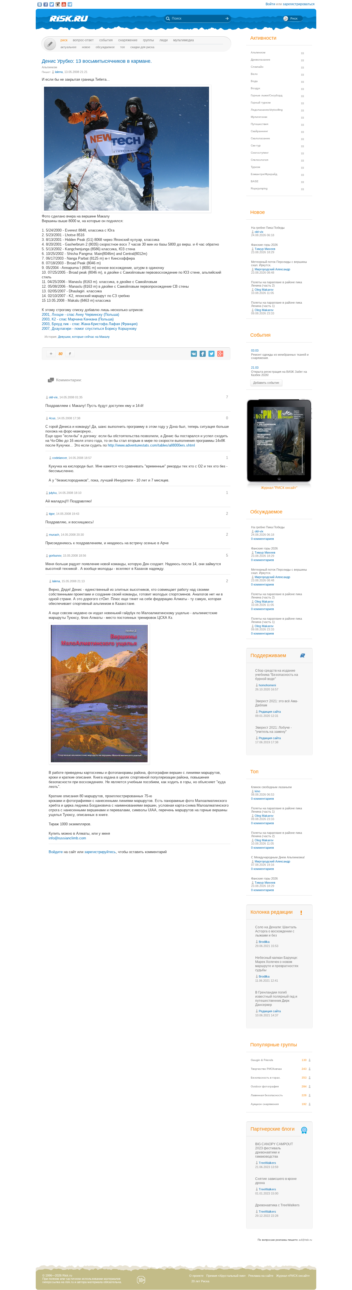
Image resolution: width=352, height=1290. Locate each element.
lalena (59, 72)
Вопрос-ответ (83, 40)
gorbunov (55, 555)
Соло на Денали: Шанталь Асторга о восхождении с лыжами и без (275, 931)
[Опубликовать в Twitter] (211, 354)
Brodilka (264, 941)
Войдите (56, 852)
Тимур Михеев (265, 249)
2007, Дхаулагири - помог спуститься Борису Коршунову (89, 328)
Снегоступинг (260, 152)
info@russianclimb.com (67, 838)
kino (257, 791)
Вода (254, 81)
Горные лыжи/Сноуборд (266, 95)
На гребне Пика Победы (268, 227)
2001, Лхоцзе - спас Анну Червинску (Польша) (80, 314)
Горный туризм (261, 102)
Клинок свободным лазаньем (271, 787)
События (106, 40)
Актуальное (68, 47)
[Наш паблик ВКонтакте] (39, 4)
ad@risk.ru (305, 1239)
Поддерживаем (268, 655)
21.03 (254, 367)
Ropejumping (259, 188)
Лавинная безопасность (267, 1095)
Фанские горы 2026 (264, 244)
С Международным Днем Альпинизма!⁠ (278, 857)
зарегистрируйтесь (100, 852)
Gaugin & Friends (262, 1060)
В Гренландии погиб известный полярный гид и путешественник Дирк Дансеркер (276, 998)
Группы (148, 40)
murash (54, 534)
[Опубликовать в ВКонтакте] (194, 354)
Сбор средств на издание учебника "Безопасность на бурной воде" (276, 675)
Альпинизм (49, 67)
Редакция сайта (270, 711)
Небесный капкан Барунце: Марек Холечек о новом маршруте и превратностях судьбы (276, 964)
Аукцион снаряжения (265, 1104)
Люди (164, 40)
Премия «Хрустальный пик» (226, 1275)
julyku (53, 492)
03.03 (254, 350)
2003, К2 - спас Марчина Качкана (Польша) (78, 319)
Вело (254, 73)
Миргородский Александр (272, 269)
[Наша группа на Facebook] (45, 4)
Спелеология (259, 159)
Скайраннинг (259, 131)
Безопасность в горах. (265, 1077)
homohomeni (267, 685)
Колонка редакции (272, 912)
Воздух (255, 88)
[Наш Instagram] (58, 4)
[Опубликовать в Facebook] (203, 354)
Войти (270, 4)
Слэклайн (257, 66)
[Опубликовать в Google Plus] (220, 354)
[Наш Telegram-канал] (70, 4)
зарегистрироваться (299, 4)
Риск (64, 40)
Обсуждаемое (105, 47)
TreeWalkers (267, 1162)
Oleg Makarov (264, 289)
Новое (86, 47)
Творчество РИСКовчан (266, 1068)
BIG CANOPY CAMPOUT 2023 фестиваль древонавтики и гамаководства (274, 1150)
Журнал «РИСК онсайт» (293, 1275)
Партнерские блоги (273, 1129)
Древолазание (260, 59)
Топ (122, 47)
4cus (52, 418)
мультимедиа (183, 40)
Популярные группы (273, 1044)
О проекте (196, 1275)
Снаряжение (128, 40)
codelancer (59, 457)
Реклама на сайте (260, 1275)
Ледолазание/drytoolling (267, 109)
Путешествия (259, 124)
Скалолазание (260, 138)
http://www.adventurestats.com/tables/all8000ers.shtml (151, 445)
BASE (254, 181)
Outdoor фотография (265, 1086)
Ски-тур (256, 145)
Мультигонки (259, 116)
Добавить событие (266, 382)
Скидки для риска (142, 47)
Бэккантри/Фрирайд (264, 174)
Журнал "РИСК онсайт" (279, 488)
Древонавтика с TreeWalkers (277, 1205)
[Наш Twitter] (52, 4)
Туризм (255, 166)
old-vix (53, 397)
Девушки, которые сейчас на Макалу (84, 336)
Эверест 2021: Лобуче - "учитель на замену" (273, 730)
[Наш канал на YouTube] (64, 4)
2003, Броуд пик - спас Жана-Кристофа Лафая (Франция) (90, 324)
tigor (51, 513)
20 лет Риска (200, 1281)
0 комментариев (262, 538)
